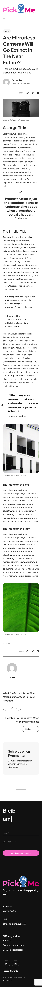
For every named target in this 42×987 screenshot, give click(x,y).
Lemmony (7, 643)
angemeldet (22, 760)
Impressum (7, 980)
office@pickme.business (14, 924)
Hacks (7, 31)
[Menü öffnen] (4, 19)
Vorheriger (14, 708)
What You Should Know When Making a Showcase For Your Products (19, 697)
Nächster (28, 729)
